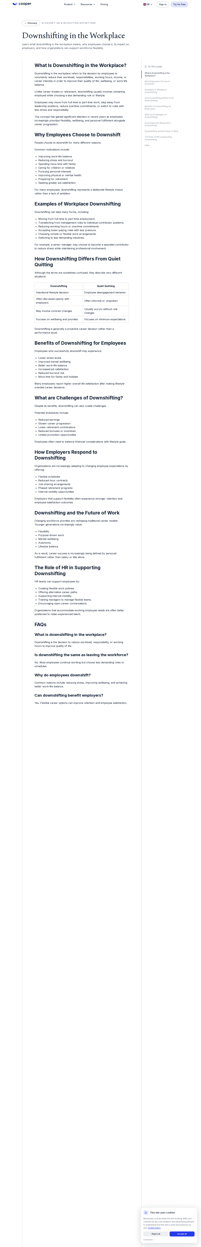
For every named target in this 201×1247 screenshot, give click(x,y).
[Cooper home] (22, 3)
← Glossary (31, 23)
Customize (148, 1240)
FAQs (147, 145)
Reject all (156, 1234)
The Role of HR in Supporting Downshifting (158, 138)
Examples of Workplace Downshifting (156, 91)
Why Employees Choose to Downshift (157, 82)
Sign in (163, 4)
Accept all (182, 1234)
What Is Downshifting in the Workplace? (157, 74)
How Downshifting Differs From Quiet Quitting (159, 99)
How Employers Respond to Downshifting (158, 124)
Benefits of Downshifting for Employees (158, 107)
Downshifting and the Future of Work (161, 131)
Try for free (179, 4)
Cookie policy (154, 1228)
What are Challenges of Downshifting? (155, 115)
